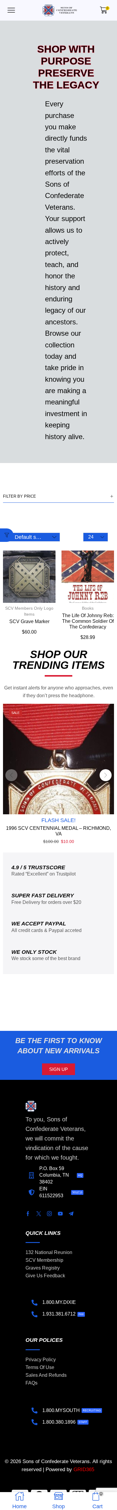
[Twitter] (38, 1213)
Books (88, 608)
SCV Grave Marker (29, 621)
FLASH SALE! (58, 820)
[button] (11, 10)
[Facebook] (28, 1213)
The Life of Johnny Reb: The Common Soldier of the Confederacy (88, 621)
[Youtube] (60, 1213)
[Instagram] (49, 1213)
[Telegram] (71, 1213)
